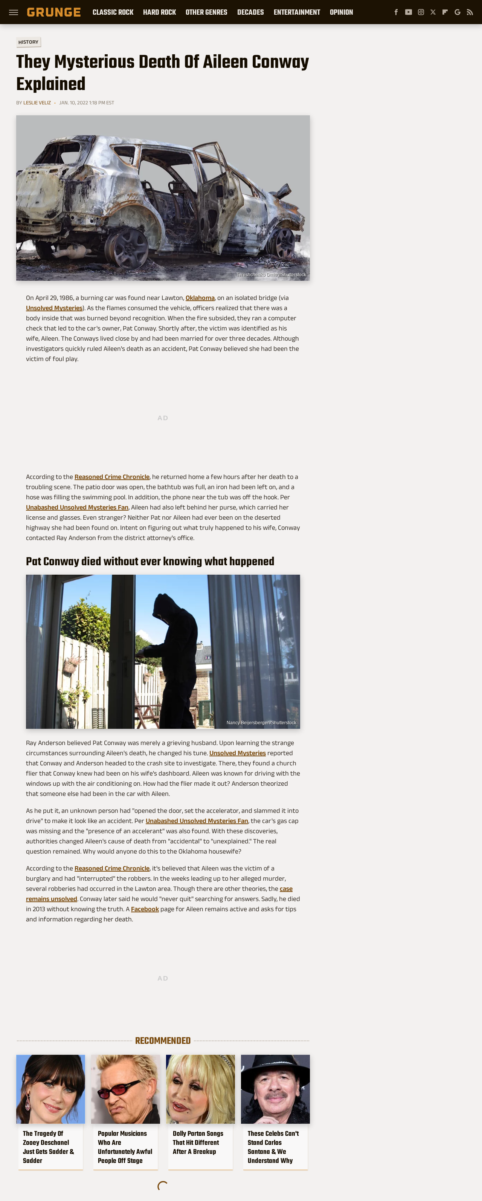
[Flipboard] (445, 12)
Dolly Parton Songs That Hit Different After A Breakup (198, 1142)
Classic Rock (113, 12)
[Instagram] (421, 12)
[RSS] (470, 12)
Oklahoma (200, 297)
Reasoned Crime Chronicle (112, 476)
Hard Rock (159, 12)
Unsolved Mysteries (54, 308)
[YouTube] (408, 12)
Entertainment (297, 12)
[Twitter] (433, 12)
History (28, 41)
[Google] (457, 12)
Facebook (145, 909)
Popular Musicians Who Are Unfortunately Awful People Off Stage (125, 1147)
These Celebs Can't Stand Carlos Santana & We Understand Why (273, 1147)
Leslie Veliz (37, 102)
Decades (250, 12)
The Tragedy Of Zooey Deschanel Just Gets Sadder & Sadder (48, 1147)
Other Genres (206, 12)
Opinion (341, 12)
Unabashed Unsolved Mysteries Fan (77, 507)
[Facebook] (396, 12)
